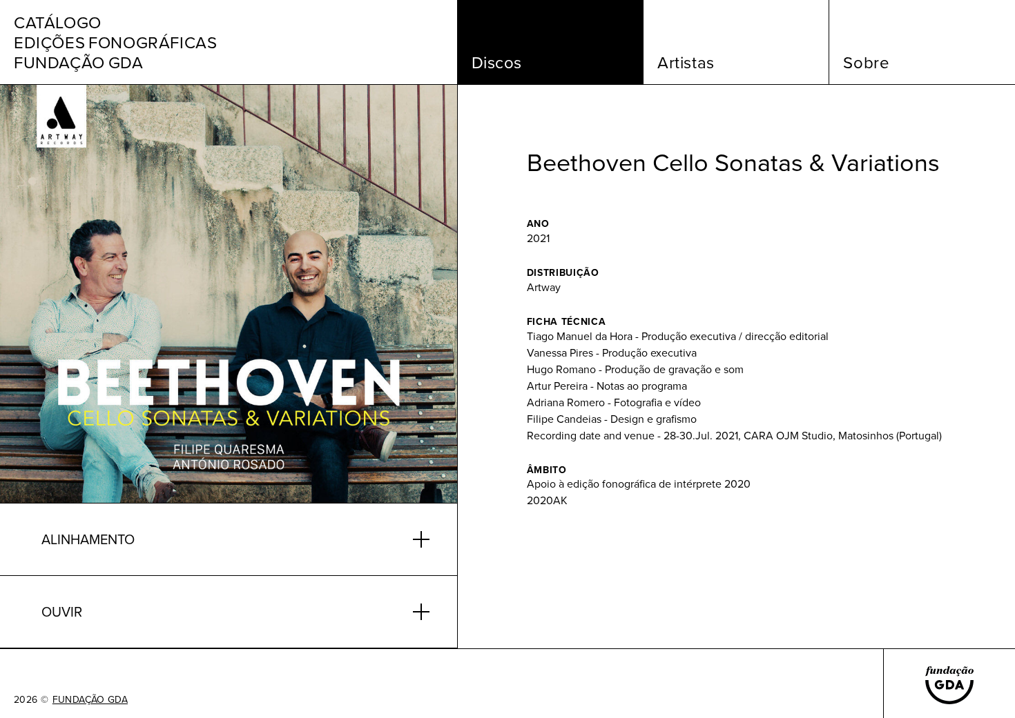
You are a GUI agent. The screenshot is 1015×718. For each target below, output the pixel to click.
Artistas (686, 62)
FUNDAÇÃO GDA (90, 699)
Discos (497, 62)
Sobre (866, 62)
